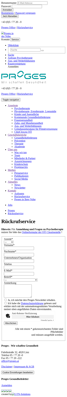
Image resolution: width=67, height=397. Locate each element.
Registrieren (7, 13)
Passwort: (6, 6)
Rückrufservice (25, 27)
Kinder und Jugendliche (26, 114)
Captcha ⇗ (47, 320)
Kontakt (12, 190)
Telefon (8, 264)
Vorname (9, 245)
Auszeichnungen (23, 161)
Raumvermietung (17, 63)
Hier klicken (32, 316)
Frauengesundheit (23, 120)
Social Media (21, 178)
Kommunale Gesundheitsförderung (32, 117)
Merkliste (13, 45)
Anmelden (6, 385)
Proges (11, 210)
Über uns (12, 149)
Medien (12, 170)
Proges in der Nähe (7, 35)
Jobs (10, 205)
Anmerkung (10, 283)
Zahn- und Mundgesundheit (28, 123)
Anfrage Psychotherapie (20, 57)
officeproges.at (10, 361)
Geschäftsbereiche (17, 134)
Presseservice (21, 173)
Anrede (8, 239)
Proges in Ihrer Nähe (25, 199)
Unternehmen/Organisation (18, 257)
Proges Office (8, 27)
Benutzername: (9, 2)
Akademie (19, 146)
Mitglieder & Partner (24, 158)
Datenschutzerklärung (32, 303)
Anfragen (19, 193)
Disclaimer (6, 366)
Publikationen (21, 176)
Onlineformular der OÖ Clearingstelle (41, 232)
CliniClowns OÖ (23, 131)
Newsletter (19, 187)
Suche (11, 54)
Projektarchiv (21, 167)
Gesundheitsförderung (25, 137)
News (17, 184)
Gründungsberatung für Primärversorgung (35, 129)
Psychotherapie (22, 108)
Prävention (19, 140)
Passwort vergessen (25, 13)
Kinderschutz (21, 164)
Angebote (13, 105)
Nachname (10, 251)
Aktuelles (13, 181)
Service (15, 39)
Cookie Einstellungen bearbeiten (18, 372)
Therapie (18, 143)
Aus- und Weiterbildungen (21, 60)
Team (17, 155)
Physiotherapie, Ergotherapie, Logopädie (35, 111)
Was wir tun (20, 152)
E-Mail (8, 270)
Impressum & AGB (24, 366)
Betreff (8, 276)
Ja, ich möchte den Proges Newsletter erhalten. (31, 300)
